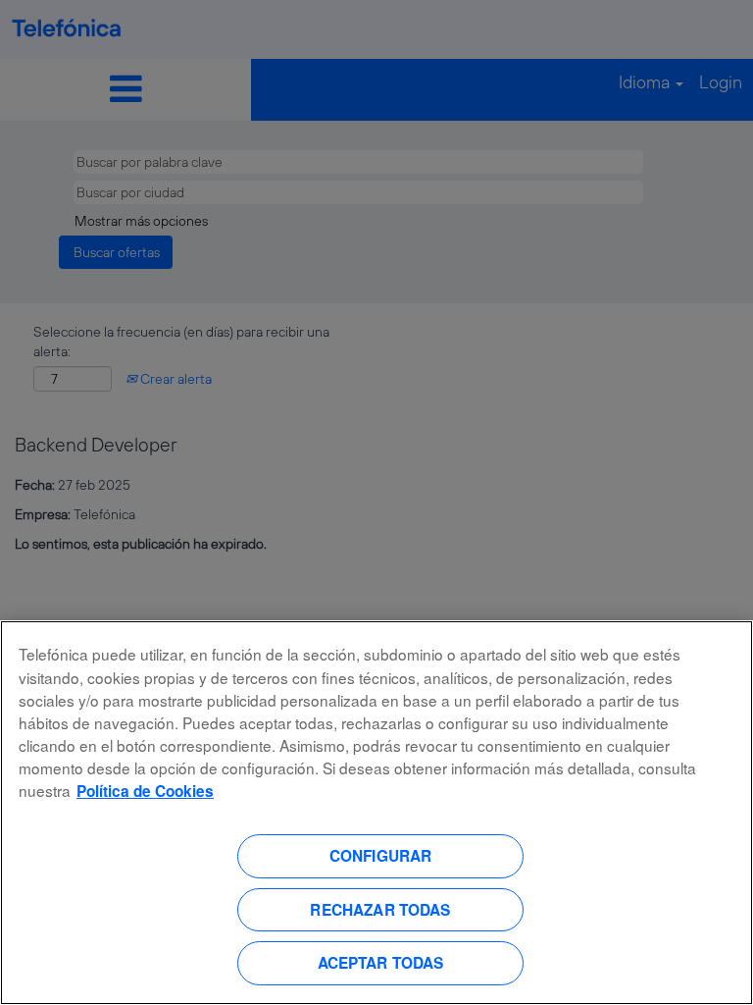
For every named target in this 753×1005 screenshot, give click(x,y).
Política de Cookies (145, 791)
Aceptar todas (381, 963)
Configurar (380, 856)
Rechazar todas (380, 910)
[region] (376, 812)
